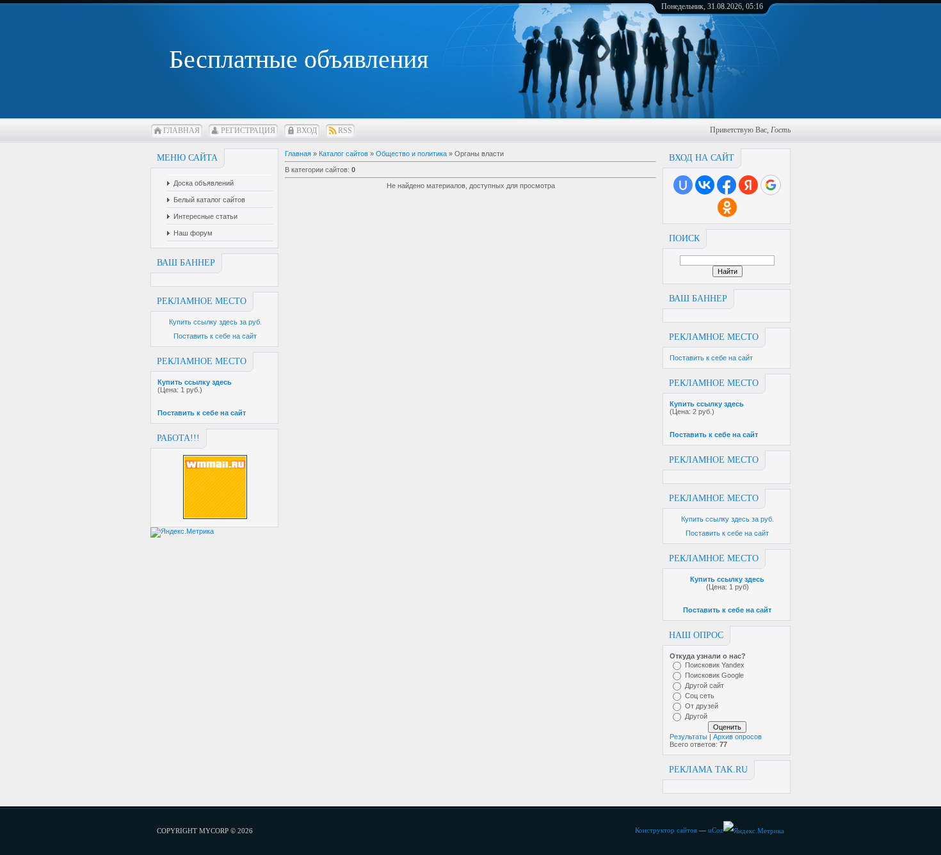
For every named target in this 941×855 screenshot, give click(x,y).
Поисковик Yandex (714, 665)
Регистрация (248, 130)
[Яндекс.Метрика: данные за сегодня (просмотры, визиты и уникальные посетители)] (753, 831)
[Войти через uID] (683, 185)
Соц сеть (699, 695)
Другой (696, 716)
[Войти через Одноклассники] (727, 207)
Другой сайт (704, 685)
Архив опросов (737, 736)
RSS (345, 130)
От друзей (701, 706)
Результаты (688, 736)
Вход (306, 130)
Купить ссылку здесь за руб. (215, 322)
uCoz (715, 830)
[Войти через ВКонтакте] (704, 185)
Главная (181, 130)
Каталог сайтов (343, 153)
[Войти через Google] (770, 185)
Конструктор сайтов (666, 830)
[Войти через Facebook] (726, 185)
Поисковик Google (714, 675)
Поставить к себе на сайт (215, 336)
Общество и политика (411, 153)
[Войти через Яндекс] (748, 185)
